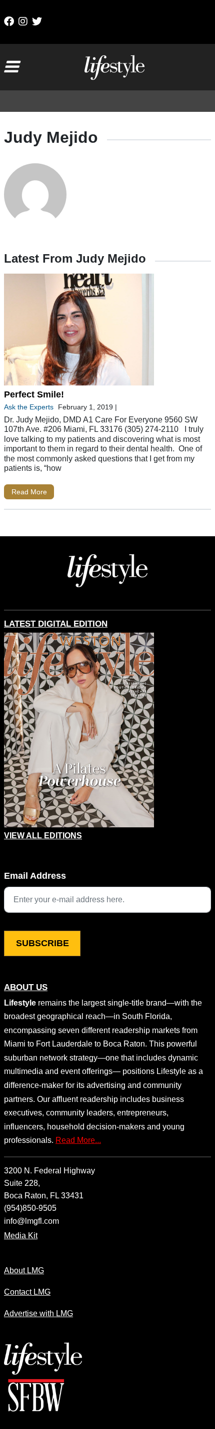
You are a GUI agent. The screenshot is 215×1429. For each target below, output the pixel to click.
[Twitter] (37, 21)
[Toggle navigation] (11, 67)
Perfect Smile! (34, 394)
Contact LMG (27, 1291)
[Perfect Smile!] (79, 332)
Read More (29, 492)
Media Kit (21, 1235)
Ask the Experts (29, 406)
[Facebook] (9, 21)
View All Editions (43, 836)
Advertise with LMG (38, 1313)
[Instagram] (23, 21)
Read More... (78, 1139)
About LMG (24, 1270)
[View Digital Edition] (79, 730)
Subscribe (42, 943)
